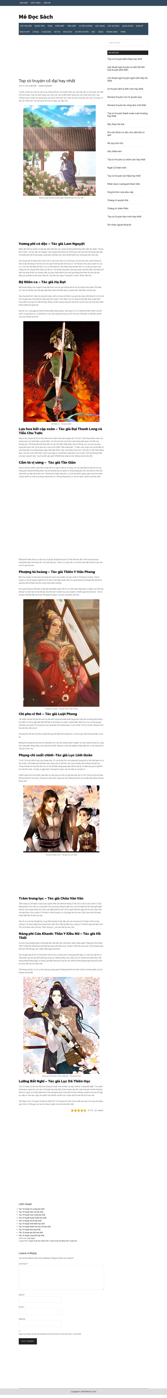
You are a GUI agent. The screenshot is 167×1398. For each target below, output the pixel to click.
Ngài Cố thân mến (116, 167)
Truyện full (73, 1241)
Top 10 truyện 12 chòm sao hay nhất (126, 159)
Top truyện (31, 1238)
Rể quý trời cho (115, 143)
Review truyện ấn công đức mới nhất (126, 105)
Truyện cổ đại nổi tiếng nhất (59, 1241)
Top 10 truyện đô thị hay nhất (30, 1221)
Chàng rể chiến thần (117, 208)
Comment (23, 1264)
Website (22, 1319)
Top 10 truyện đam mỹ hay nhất (31, 1212)
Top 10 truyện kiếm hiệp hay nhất (124, 59)
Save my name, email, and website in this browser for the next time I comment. (50, 1334)
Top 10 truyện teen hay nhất (29, 1230)
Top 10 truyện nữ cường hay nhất (31, 1209)
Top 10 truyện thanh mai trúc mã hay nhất (35, 1227)
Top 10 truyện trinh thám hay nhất (32, 1224)
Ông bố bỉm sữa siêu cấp (120, 192)
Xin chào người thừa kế (119, 224)
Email (21, 1307)
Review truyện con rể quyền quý (124, 97)
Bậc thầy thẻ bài (115, 124)
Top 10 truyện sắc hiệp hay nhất (124, 175)
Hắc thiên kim (114, 151)
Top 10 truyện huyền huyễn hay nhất (32, 1218)
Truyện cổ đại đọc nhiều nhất (38, 1241)
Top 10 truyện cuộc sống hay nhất (32, 1215)
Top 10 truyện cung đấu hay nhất (31, 1235)
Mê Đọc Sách (36, 17)
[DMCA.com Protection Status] (5, 1396)
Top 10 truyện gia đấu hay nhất (31, 1232)
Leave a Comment (45, 86)
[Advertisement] (61, 62)
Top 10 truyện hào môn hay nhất (124, 216)
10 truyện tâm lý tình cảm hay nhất (125, 89)
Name (22, 1295)
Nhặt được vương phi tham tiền (123, 184)
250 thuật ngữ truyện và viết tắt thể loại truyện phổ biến (126, 68)
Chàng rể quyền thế (117, 200)
